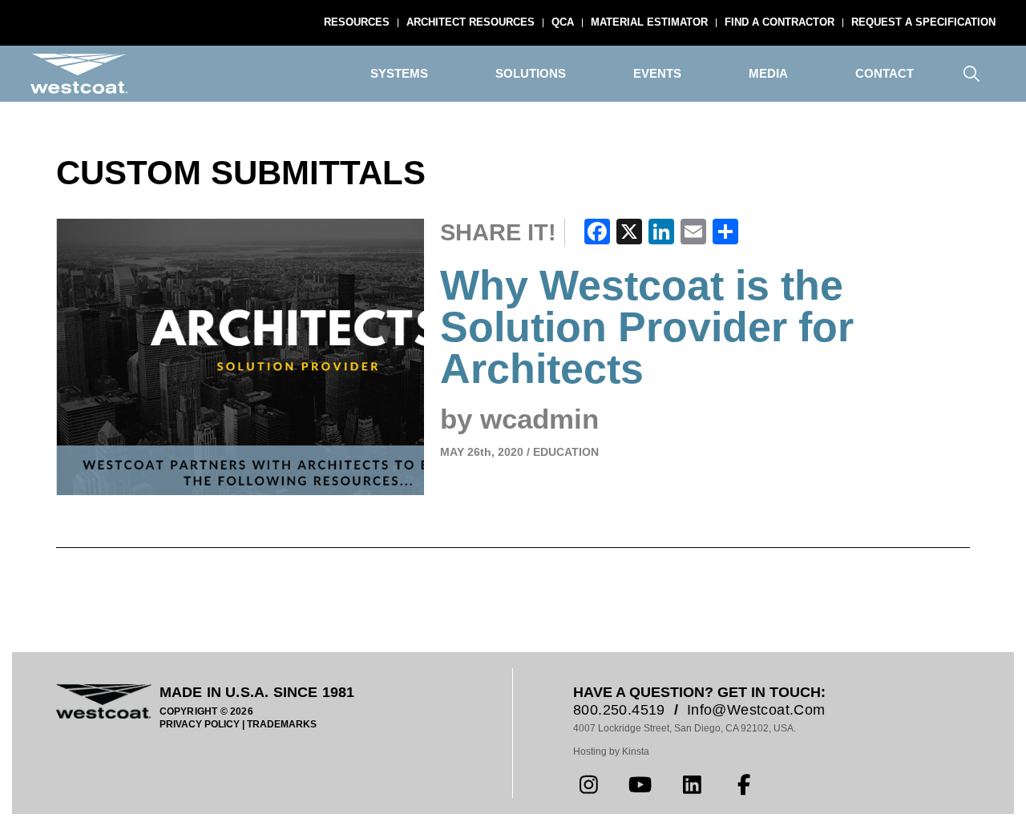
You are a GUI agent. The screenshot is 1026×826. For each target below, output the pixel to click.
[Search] (971, 74)
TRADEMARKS (282, 724)
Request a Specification (923, 22)
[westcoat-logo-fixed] (78, 74)
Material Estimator (649, 22)
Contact (884, 73)
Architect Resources (470, 22)
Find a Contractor (779, 22)
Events (657, 73)
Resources (357, 22)
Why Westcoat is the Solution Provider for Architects (647, 326)
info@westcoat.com (756, 710)
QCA (562, 22)
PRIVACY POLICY (200, 724)
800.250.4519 (619, 710)
